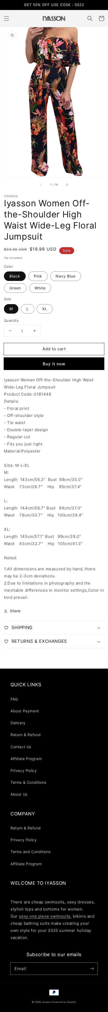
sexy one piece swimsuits (44, 916)
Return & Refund (25, 734)
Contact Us (20, 747)
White (40, 288)
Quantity (11, 320)
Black (14, 276)
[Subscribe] (92, 968)
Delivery (18, 723)
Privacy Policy (23, 770)
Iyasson (46, 1002)
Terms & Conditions (28, 782)
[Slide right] (67, 185)
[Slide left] (41, 185)
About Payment (24, 711)
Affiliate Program (26, 758)
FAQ (14, 699)
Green (15, 288)
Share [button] (15, 611)
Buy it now (54, 363)
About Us (19, 794)
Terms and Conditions (30, 851)
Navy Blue (65, 276)
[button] (6, 18)
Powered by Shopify (64, 1002)
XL (44, 308)
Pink (38, 276)
